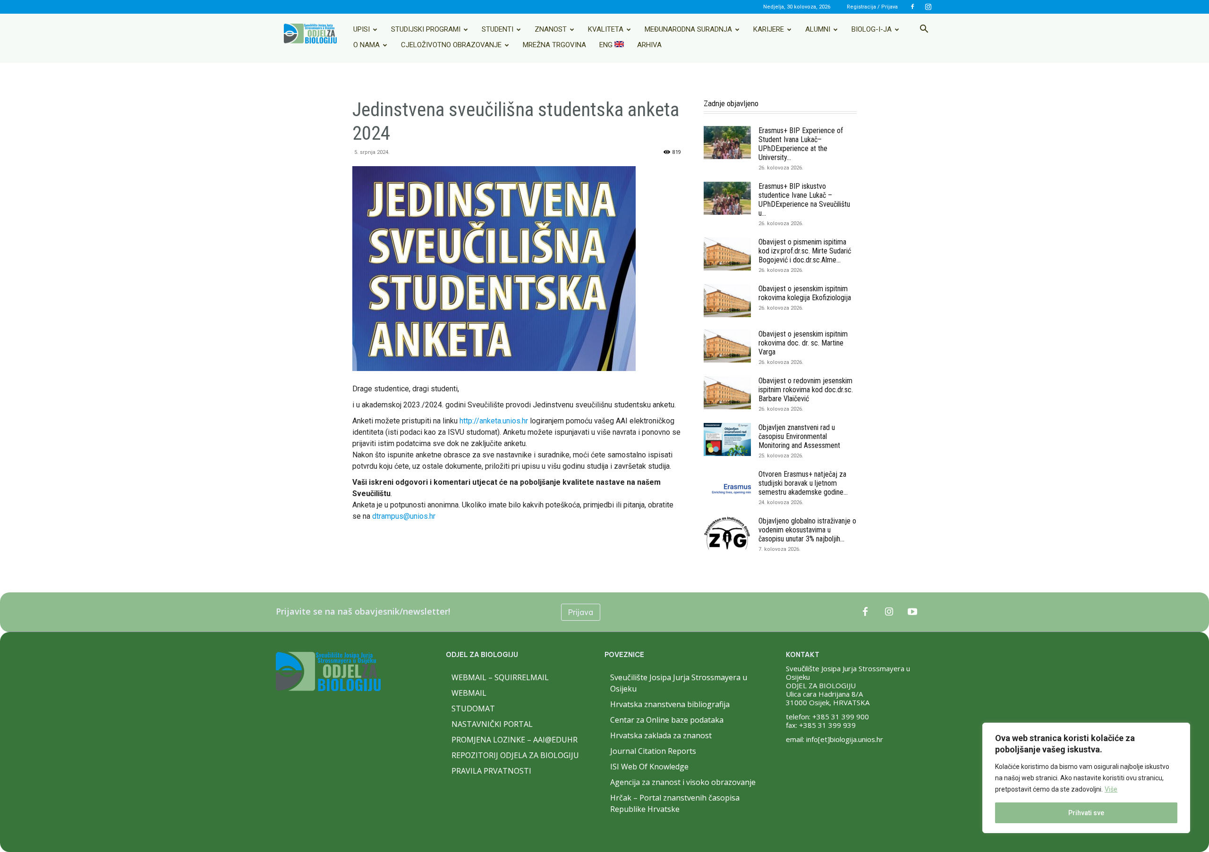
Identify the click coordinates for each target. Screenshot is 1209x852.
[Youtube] (912, 612)
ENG (606, 45)
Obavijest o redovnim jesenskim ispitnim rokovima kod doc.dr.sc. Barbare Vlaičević (805, 389)
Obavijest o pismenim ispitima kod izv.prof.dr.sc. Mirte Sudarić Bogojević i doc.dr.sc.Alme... (804, 250)
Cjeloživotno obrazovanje (451, 45)
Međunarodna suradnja (688, 29)
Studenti (497, 29)
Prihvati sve (1086, 813)
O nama (366, 45)
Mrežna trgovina (554, 45)
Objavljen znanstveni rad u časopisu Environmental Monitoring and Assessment (799, 436)
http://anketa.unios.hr (494, 420)
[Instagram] (928, 6)
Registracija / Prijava (872, 7)
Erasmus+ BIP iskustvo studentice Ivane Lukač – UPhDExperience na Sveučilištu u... (804, 200)
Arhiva (649, 45)
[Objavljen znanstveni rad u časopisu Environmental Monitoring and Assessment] (727, 439)
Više (1111, 789)
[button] (923, 30)
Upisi (361, 29)
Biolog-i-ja (871, 29)
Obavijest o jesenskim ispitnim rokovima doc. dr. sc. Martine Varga (803, 342)
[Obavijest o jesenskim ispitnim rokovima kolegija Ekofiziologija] (727, 300)
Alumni (817, 29)
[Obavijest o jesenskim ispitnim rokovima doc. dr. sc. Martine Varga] (727, 346)
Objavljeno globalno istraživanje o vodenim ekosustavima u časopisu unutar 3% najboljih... (807, 529)
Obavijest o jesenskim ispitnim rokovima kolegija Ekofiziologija (804, 293)
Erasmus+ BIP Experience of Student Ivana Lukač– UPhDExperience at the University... (800, 144)
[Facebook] (912, 6)
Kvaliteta (605, 29)
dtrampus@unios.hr (403, 516)
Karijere (768, 29)
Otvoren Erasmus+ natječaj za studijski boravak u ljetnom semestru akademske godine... (803, 483)
